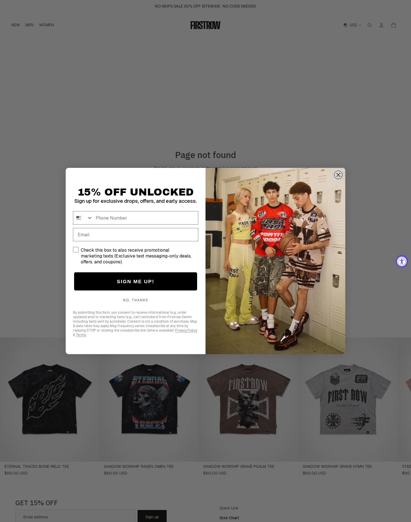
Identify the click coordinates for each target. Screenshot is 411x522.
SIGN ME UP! (135, 281)
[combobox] (83, 217)
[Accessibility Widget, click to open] (402, 261)
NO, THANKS (135, 300)
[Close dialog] (338, 175)
